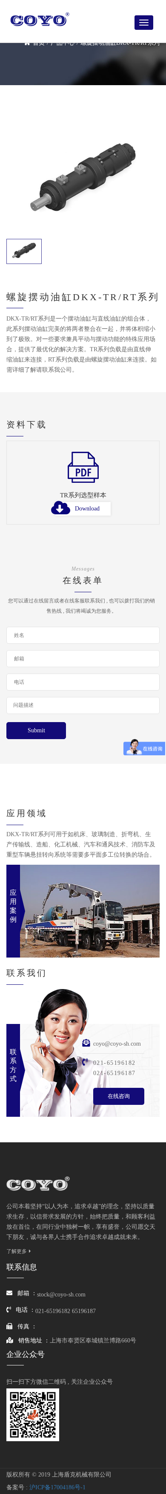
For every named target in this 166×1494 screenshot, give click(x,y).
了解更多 (16, 1251)
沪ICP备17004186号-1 (57, 1487)
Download (87, 508)
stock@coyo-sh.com (61, 1294)
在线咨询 (119, 1096)
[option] (83, 488)
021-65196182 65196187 (65, 1311)
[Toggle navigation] (144, 22)
